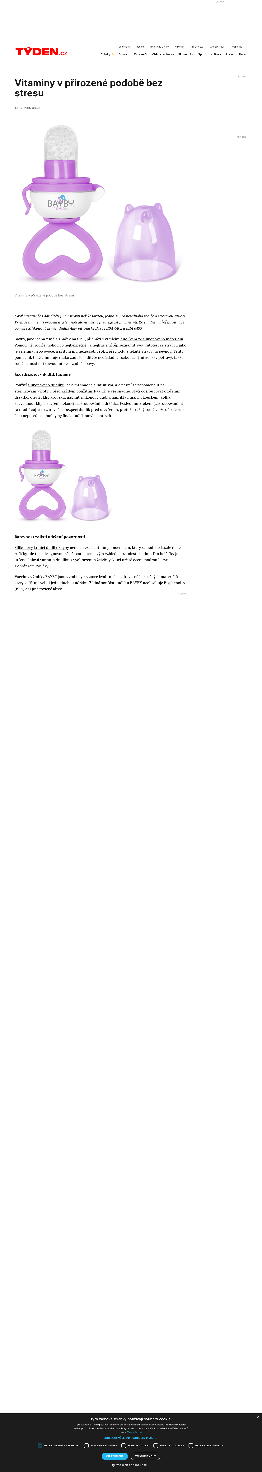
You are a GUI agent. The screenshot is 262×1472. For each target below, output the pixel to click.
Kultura (216, 54)
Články (105, 54)
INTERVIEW (196, 46)
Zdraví (230, 54)
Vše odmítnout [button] (145, 1456)
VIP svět (179, 46)
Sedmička (124, 46)
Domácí (124, 54)
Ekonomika (186, 54)
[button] (131, 1438)
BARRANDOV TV (159, 46)
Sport (202, 54)
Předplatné (236, 46)
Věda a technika (163, 54)
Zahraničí (140, 54)
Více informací (135, 1432)
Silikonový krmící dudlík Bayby (42, 547)
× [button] (257, 1417)
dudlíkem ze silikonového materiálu (151, 339)
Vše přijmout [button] (115, 1456)
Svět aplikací (216, 46)
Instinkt (140, 46)
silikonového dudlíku (46, 384)
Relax (243, 54)
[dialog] (131, 1442)
